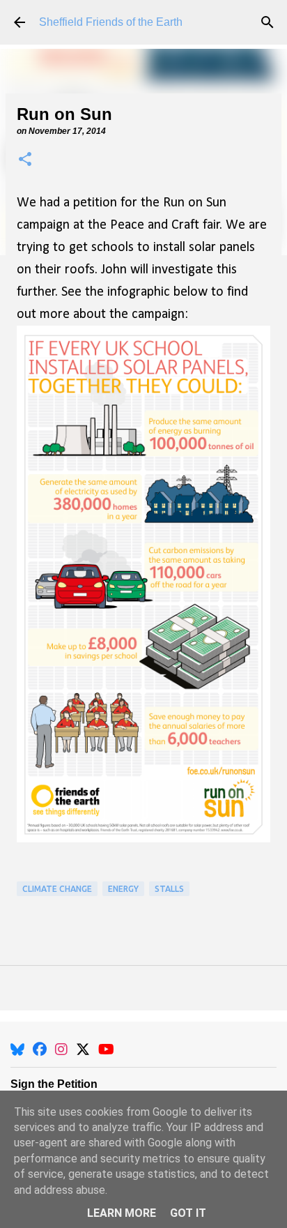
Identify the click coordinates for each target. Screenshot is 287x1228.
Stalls (169, 888)
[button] (25, 160)
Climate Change (57, 888)
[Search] (267, 22)
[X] (83, 1049)
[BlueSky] (17, 1049)
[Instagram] (61, 1049)
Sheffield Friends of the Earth (111, 22)
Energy (123, 888)
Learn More (121, 1213)
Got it (188, 1213)
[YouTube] (106, 1049)
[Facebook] (40, 1049)
